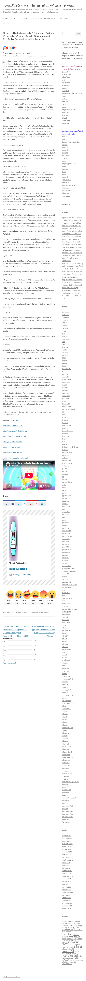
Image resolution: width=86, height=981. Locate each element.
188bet (64, 323)
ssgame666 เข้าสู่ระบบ (69, 609)
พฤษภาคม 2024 (67, 906)
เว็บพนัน (65, 803)
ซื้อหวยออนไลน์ (67, 196)
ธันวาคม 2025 (66, 857)
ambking (65, 353)
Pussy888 (65, 544)
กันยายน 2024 (66, 898)
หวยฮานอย (66, 776)
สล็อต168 (65, 712)
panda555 (65, 471)
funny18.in (65, 393)
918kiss (64, 137)
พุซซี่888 (65, 153)
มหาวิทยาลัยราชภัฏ (68, 695)
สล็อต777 (65, 722)
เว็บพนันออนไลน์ (67, 806)
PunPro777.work (67, 536)
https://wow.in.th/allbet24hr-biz (15, 436)
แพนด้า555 (65, 819)
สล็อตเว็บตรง (66, 77)
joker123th (66, 428)
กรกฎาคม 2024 (67, 903)
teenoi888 (65, 620)
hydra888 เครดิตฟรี (68, 409)
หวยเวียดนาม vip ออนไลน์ (70, 782)
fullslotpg (65, 169)
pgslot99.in (66, 512)
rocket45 (65, 555)
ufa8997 (65, 636)
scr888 (64, 577)
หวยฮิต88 (65, 779)
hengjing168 (66, 404)
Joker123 (65, 423)
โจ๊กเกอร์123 (66, 822)
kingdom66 (66, 436)
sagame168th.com (68, 568)
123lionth (65, 315)
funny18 (65, 927)
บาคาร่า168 (66, 676)
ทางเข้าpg (65, 671)
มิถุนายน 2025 (66, 873)
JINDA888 (65, 85)
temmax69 (66, 622)
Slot (63, 590)
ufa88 (64, 633)
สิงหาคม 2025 (66, 868)
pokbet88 (65, 523)
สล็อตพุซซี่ (65, 744)
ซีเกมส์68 (65, 663)
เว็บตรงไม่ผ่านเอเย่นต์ (69, 798)
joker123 (65, 72)
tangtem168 (66, 614)
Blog (14, 19)
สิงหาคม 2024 (66, 900)
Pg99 (64, 490)
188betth (65, 326)
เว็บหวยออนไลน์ (67, 811)
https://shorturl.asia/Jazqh (18, 458)
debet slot (65, 374)
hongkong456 (67, 407)
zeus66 (64, 655)
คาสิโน (64, 658)
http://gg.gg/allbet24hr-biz (13, 442)
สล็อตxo (65, 741)
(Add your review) (9, 663)
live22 (64, 172)
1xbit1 (64, 331)
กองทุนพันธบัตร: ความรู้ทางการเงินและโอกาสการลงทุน (38, 5)
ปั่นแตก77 (65, 687)
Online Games (67, 463)
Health (64, 401)
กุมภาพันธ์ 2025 (67, 884)
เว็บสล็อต (65, 809)
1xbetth (65, 328)
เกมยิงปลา (65, 784)
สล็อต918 (65, 730)
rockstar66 (65, 558)
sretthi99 (65, 606)
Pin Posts (6, 24)
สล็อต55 (65, 717)
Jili (63, 412)
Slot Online (66, 593)
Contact (24, 19)
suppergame (66, 612)
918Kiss (64, 336)
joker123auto (66, 425)
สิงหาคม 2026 (66, 836)
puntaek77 (66, 541)
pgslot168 (65, 501)
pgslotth (65, 520)
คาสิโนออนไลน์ (67, 660)
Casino (64, 371)
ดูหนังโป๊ (65, 102)
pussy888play (66, 547)
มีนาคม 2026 (66, 849)
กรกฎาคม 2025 (67, 871)
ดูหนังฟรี (65, 150)
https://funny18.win (69, 110)
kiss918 (29, 61)
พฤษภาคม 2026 (67, 844)
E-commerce (66, 380)
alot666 (64, 350)
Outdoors (65, 466)
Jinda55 (64, 417)
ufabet (64, 639)
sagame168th (66, 566)
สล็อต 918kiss (66, 709)
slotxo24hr (66, 604)
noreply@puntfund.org (22, 575)
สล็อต (64, 706)
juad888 (65, 434)
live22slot (65, 444)
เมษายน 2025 (66, 879)
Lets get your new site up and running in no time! (50, 19)
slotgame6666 (67, 598)
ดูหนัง (64, 174)
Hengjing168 (66, 75)
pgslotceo (65, 514)
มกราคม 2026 (66, 855)
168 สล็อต (65, 317)
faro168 (64, 385)
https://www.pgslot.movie (71, 185)
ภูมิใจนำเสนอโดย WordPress (11, 977)
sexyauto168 (66, 582)
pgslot (64, 88)
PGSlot (64, 498)
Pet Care (65, 474)
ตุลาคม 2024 (66, 895)
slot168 (64, 595)
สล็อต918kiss (66, 733)
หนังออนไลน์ (66, 771)
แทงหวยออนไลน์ (67, 817)
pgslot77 (65, 504)
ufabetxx (65, 641)
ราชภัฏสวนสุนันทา (68, 703)
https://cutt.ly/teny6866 (11, 447)
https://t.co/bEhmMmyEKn (12, 453)
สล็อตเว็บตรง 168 (67, 757)
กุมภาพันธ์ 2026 (67, 852)
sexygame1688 (67, 587)
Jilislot (64, 415)
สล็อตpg (65, 739)
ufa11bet (65, 628)
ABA (63, 342)
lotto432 (65, 450)
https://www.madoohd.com (71, 142)
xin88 (64, 652)
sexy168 (65, 579)
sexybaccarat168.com (69, 585)
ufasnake (65, 647)
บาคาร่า (64, 158)
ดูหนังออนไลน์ (66, 123)
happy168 (65, 398)
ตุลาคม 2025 (66, 863)
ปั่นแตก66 (65, 685)
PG (63, 477)
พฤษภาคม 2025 (67, 876)
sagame (65, 145)
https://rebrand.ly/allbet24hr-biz (15, 431)
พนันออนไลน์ (66, 690)
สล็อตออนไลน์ (66, 188)
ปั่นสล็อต (65, 682)
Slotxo (64, 601)
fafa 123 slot (66, 382)
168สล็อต (65, 320)
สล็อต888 (65, 725)
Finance (65, 388)
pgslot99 (65, 509)
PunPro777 (66, 533)
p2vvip (64, 469)
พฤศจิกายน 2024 (67, 892)
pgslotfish (65, 517)
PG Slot (64, 479)
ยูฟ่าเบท (64, 698)
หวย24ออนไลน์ (67, 774)
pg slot (64, 118)
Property (65, 525)
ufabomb (65, 644)
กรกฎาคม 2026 (67, 838)
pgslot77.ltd (66, 506)
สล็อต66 (65, 720)
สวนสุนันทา (66, 766)
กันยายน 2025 (66, 865)
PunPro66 (65, 528)
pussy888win (66, 550)
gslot (64, 161)
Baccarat (65, 355)
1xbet (64, 104)
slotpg (64, 99)
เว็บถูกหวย (65, 801)
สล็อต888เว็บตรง (67, 728)
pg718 (64, 485)
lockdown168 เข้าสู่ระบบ (70, 447)
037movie (65, 312)
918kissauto (66, 339)
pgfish (64, 493)
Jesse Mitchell (18, 569)
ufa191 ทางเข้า (67, 631)
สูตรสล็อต (65, 768)
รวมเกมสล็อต (66, 701)
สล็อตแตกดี (66, 763)
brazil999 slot (66, 369)
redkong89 (66, 552)
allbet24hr (65, 347)
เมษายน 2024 (66, 909)
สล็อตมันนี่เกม (66, 747)
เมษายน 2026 (66, 846)
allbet (8, 150)
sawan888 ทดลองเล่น (69, 571)
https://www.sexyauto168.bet (72, 93)
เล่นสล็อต (65, 795)
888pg (64, 334)
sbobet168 (65, 574)
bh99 (64, 358)
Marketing (65, 455)
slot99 (64, 80)
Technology (66, 617)
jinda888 (65, 420)
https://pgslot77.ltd (68, 164)
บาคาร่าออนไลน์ (67, 191)
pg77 (64, 488)
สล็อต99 (65, 736)
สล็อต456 (65, 714)
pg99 (64, 166)
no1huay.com (67, 461)
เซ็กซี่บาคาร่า (66, 790)
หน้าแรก (5, 19)
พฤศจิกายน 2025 (67, 860)
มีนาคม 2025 (66, 882)
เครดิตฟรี (65, 787)
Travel (64, 625)
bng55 (64, 366)
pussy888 (65, 91)
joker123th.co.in (67, 431)
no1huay (65, 458)
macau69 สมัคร (67, 452)
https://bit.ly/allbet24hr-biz (13, 426)
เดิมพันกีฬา (65, 793)
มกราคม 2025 (66, 887)
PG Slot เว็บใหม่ (67, 482)
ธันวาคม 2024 (66, 890)
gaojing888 (66, 396)
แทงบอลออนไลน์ (67, 814)
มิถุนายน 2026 (66, 841)
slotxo (64, 96)
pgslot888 (65, 112)
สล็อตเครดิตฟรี (67, 752)
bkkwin (64, 363)
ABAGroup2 (66, 344)
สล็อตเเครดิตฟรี (67, 760)
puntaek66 (66, 539)
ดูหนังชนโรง (66, 183)
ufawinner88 (66, 649)
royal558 (65, 560)
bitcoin (64, 361)
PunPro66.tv (66, 531)
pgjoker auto (66, 496)
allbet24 (65, 115)
